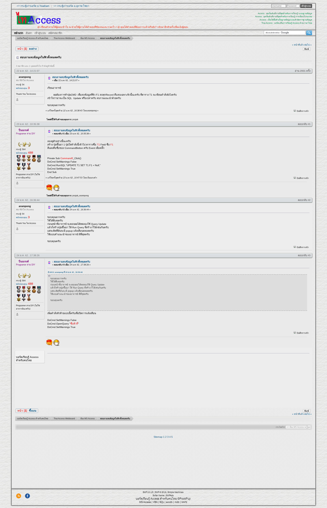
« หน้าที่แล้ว (298, 45)
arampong (25, 76)
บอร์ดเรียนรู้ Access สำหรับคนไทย (156, 498)
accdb (169, 501)
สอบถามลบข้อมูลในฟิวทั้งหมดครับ (70, 77)
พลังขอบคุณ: (23, 88)
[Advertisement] (177, 380)
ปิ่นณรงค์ (24, 130)
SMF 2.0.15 (148, 492)
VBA (155, 501)
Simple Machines (175, 492)
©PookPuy (184, 498)
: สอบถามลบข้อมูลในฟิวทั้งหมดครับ (71, 130)
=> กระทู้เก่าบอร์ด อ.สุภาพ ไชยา (71, 5)
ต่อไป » (308, 45)
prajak (75, 119)
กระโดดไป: (280, 427)
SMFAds (170, 495)
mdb (177, 501)
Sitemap (158, 436)
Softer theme (158, 495)
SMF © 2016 (160, 492)
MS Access (145, 501)
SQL (161, 501)
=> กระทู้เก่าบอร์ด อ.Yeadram (33, 5)
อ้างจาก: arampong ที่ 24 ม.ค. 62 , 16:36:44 (65, 272)
